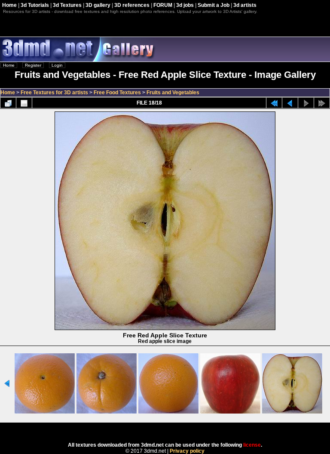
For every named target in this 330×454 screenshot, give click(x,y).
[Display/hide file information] (24, 103)
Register (33, 65)
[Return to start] (274, 103)
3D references (132, 5)
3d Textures (67, 5)
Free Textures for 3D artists (54, 93)
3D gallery (98, 5)
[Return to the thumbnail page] (8, 103)
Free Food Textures (117, 93)
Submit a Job (213, 5)
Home (9, 5)
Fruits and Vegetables (173, 93)
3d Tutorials (35, 5)
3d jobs (185, 5)
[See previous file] (290, 103)
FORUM (162, 5)
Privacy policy (187, 451)
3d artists (245, 5)
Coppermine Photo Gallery (176, 429)
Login (57, 65)
